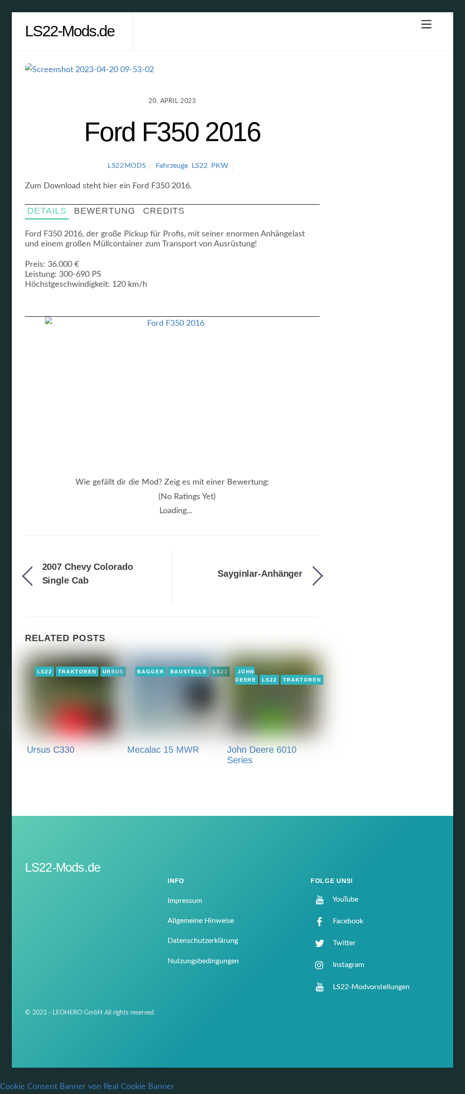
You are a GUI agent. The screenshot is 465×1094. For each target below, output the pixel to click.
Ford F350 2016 (172, 132)
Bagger (150, 671)
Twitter (343, 943)
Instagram (347, 964)
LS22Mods (127, 165)
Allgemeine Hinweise (201, 920)
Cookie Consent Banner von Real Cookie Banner (87, 1087)
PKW (219, 165)
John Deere (245, 675)
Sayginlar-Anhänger (260, 574)
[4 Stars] (148, 501)
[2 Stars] (137, 501)
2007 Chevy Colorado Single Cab (87, 573)
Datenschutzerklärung (203, 940)
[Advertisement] (390, 210)
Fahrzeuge (172, 165)
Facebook (347, 921)
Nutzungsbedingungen (203, 961)
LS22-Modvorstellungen (370, 987)
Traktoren (77, 671)
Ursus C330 (50, 750)
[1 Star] (131, 501)
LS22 (200, 165)
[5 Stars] (153, 501)
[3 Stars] (142, 501)
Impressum (185, 900)
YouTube (344, 899)
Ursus (113, 671)
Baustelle (188, 671)
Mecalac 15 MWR (163, 750)
